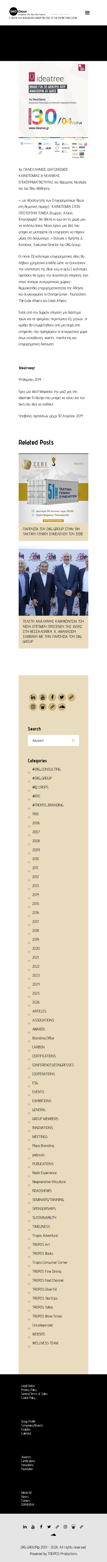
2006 (36, 823)
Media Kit (26, 1493)
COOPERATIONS (43, 1074)
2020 (36, 948)
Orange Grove (57, 294)
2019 (35, 939)
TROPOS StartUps (44, 1298)
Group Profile (28, 1421)
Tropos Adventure (45, 1235)
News (25, 1497)
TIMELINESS (41, 1226)
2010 (35, 858)
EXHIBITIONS (41, 1100)
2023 (36, 975)
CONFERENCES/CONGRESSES (53, 1065)
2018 (35, 930)
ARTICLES (39, 1011)
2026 (36, 1002)
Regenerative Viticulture (49, 1181)
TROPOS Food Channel (47, 1280)
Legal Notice (28, 1386)
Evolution (25, 1429)
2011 (35, 867)
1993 (35, 814)
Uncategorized (42, 1325)
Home (31, 38)
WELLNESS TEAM (45, 1343)
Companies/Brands (32, 1425)
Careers (25, 1500)
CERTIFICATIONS (44, 1056)
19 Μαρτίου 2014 (30, 379)
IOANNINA (27, 1504)
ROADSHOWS (42, 1190)
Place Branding (43, 1145)
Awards (26, 1457)
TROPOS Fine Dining (46, 1271)
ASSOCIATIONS (43, 1020)
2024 (36, 984)
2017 (35, 921)
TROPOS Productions (62, 1553)
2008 (36, 841)
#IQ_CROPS (40, 787)
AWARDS (38, 1029)
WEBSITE (38, 1334)
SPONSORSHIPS (44, 1208)
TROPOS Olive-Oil (44, 1289)
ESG (35, 1083)
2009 (36, 849)
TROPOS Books (42, 1253)
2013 (35, 885)
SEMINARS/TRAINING (48, 1199)
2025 (36, 993)
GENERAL (39, 1109)
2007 (36, 832)
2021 (35, 957)
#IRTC (36, 796)
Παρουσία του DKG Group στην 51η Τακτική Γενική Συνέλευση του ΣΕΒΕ (53, 531)
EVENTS (38, 1091)
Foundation (27, 1469)
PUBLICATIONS (43, 1163)
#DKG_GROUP (57, 38)
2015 (35, 903)
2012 (35, 876)
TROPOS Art (41, 1244)
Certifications (28, 1461)
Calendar (26, 1433)
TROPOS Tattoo (42, 1307)
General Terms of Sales (34, 1394)
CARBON (38, 1047)
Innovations (27, 1465)
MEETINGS (40, 1136)
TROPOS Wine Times (47, 1316)
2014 (35, 894)
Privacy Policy (29, 1390)
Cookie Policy (28, 1398)
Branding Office (43, 1038)
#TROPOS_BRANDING (47, 805)
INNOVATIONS (42, 1127)
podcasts (38, 1154)
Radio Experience (44, 1172)
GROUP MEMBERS (45, 1118)
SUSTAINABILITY (44, 1217)
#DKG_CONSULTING (46, 769)
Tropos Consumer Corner (50, 1262)
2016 (35, 912)
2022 (36, 966)
